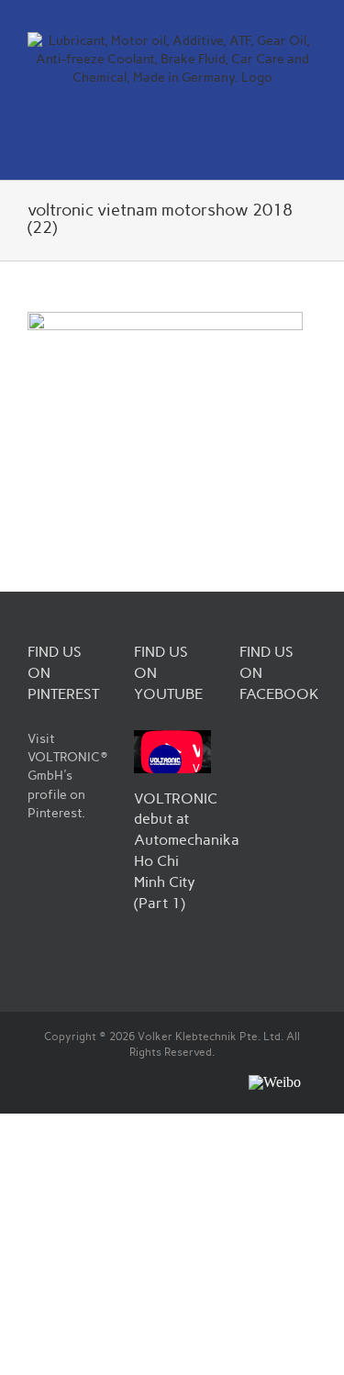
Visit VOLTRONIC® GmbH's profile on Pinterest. (68, 775)
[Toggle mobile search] (276, 151)
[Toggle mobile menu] (309, 151)
